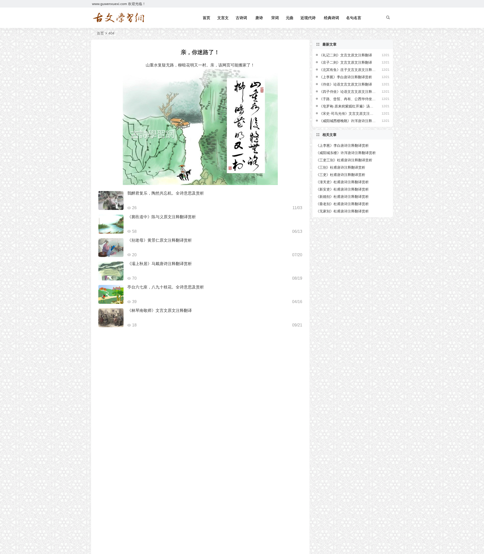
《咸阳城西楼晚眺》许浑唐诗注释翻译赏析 (347, 121)
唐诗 (259, 18)
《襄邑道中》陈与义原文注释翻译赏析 (161, 217)
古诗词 (241, 18)
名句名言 (353, 18)
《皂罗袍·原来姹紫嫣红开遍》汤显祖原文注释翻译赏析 (347, 106)
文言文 (223, 18)
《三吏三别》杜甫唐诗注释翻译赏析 (344, 160)
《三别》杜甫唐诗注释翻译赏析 (340, 167)
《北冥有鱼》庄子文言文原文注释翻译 (347, 70)
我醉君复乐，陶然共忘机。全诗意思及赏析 (165, 193)
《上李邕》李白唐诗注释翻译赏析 (345, 77)
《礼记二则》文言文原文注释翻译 (345, 55)
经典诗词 (331, 18)
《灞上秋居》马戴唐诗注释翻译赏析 (159, 264)
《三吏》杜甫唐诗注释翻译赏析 (340, 175)
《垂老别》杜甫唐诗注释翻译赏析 (342, 204)
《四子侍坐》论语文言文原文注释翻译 (347, 92)
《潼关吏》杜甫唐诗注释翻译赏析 (342, 182)
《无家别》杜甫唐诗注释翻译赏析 (342, 211)
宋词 (275, 18)
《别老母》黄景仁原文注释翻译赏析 (159, 240)
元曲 (289, 18)
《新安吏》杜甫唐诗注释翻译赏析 (342, 189)
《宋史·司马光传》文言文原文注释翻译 (347, 114)
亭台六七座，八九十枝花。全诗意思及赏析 (165, 287)
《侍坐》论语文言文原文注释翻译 (345, 84)
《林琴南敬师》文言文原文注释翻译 (159, 310)
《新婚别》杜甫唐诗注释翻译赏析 (342, 197)
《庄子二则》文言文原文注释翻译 (345, 62)
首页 (206, 18)
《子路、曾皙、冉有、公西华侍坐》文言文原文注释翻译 (347, 99)
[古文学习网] (118, 18)
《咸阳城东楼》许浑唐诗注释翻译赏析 (346, 153)
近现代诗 (308, 18)
